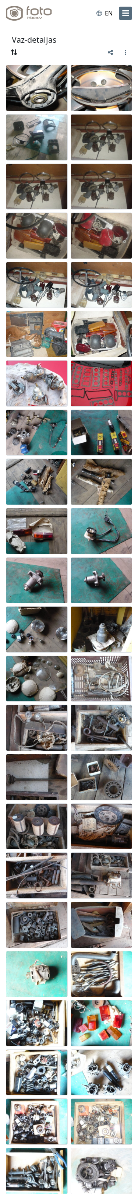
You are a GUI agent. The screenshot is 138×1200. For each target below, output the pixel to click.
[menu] (125, 13)
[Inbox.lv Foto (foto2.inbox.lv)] (36, 13)
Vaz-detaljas (34, 39)
